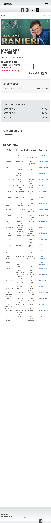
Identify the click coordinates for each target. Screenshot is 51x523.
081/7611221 (42, 245)
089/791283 (42, 298)
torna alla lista (42, 15)
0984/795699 (43, 209)
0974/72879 (42, 316)
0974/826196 (43, 162)
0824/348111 (42, 185)
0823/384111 (42, 227)
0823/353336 (43, 191)
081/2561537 (42, 304)
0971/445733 (42, 281)
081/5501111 (42, 197)
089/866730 (42, 221)
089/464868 (42, 203)
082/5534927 (43, 310)
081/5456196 (42, 233)
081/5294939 (43, 292)
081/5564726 (43, 251)
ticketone (9, 135)
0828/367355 (43, 215)
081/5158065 (42, 269)
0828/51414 (42, 174)
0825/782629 (43, 168)
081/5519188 (42, 239)
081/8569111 (42, 275)
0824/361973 (43, 180)
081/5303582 (42, 286)
